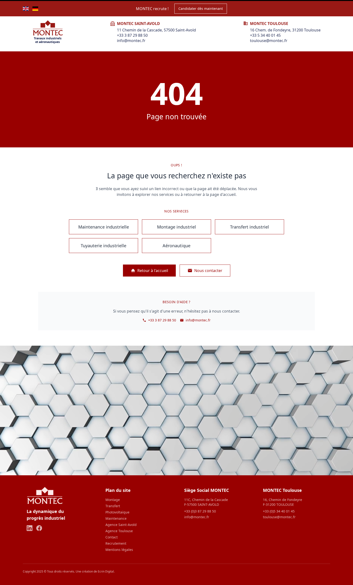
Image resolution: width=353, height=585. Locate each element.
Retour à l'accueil (152, 270)
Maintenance (116, 518)
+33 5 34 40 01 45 (265, 35)
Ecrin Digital (106, 571)
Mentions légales (119, 549)
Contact (111, 537)
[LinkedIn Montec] (29, 528)
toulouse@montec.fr (268, 40)
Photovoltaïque (117, 512)
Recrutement (115, 543)
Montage (112, 499)
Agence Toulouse (119, 531)
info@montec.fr (131, 40)
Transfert (112, 506)
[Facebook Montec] (39, 528)
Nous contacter (208, 270)
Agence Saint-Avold (121, 524)
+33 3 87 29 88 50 (132, 35)
